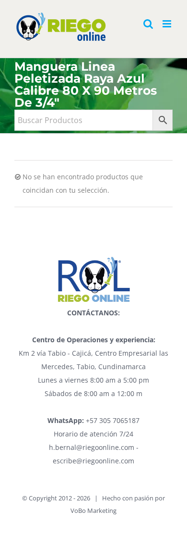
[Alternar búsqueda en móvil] (148, 24)
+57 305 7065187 (93, 420)
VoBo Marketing (93, 510)
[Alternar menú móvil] (168, 24)
